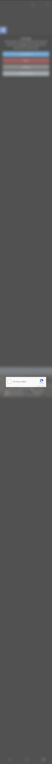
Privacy (39, 386)
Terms (42, 386)
